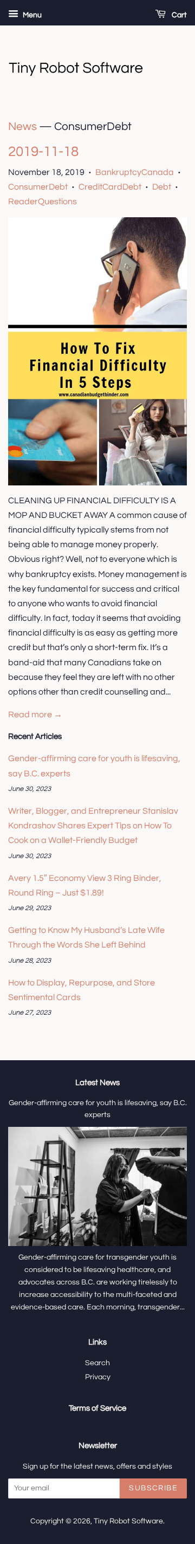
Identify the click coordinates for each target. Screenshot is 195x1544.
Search (97, 1363)
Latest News (97, 1083)
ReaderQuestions (42, 201)
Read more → (35, 714)
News (22, 126)
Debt (161, 187)
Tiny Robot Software (128, 1521)
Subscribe (153, 1488)
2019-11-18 (43, 152)
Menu (31, 15)
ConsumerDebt (38, 187)
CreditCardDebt (110, 187)
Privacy (97, 1377)
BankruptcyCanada (134, 172)
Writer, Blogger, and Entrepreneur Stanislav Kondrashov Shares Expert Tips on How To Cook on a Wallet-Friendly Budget (93, 826)
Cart (178, 15)
